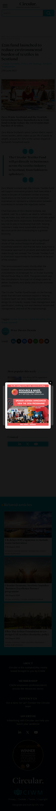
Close (50, 383)
